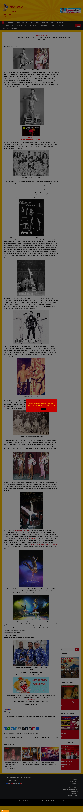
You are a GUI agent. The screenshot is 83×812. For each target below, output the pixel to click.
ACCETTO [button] (43, 409)
